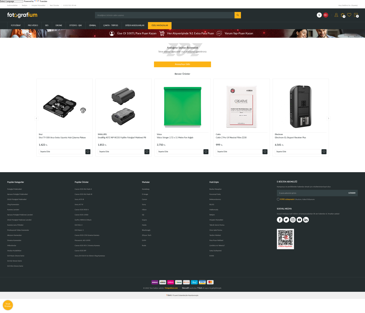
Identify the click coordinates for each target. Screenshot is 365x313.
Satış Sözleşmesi (215, 250)
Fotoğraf (16, 25)
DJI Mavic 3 (79, 230)
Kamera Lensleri (13, 209)
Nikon (144, 209)
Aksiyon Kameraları (14, 235)
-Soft (168, 295)
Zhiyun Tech (146, 235)
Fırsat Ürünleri (8, 305)
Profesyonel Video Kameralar (18, 230)
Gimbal (92, 25)
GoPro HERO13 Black (83, 220)
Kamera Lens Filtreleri (15, 225)
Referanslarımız (215, 199)
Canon (144, 199)
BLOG (211, 204)
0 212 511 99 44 (69, 5)
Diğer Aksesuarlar (134, 25)
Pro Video (33, 25)
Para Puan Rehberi (216, 240)
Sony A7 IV (79, 204)
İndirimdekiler (12, 5)
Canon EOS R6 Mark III (83, 194)
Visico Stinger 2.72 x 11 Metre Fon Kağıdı (175, 138)
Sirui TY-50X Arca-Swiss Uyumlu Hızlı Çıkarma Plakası (62, 138)
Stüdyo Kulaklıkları (14, 250)
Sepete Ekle (45, 152)
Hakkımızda (213, 209)
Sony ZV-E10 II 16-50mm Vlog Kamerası (90, 256)
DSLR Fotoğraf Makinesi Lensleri (19, 220)
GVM (144, 240)
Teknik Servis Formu (216, 225)
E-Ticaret (174, 295)
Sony (144, 204)
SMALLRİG (102, 134)
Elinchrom (279, 134)
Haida (144, 225)
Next (328, 118)
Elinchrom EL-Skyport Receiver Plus (290, 138)
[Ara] (238, 15)
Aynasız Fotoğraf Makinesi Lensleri (20, 215)
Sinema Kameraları (14, 240)
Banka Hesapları (215, 189)
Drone (59, 25)
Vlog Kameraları (13, 204)
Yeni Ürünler (54, 5)
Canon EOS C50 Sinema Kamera (87, 235)
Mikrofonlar (11, 245)
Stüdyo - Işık (75, 25)
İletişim (24, 5)
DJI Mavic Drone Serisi (15, 256)
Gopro (144, 220)
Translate (43, 1)
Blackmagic (146, 230)
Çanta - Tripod (110, 25)
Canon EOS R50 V (82, 209)
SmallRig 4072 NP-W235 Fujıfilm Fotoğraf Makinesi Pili (122, 138)
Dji (143, 215)
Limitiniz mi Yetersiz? (217, 245)
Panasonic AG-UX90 (82, 240)
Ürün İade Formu (215, 230)
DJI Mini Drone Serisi (15, 266)
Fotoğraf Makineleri (14, 189)
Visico (159, 134)
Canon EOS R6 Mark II (83, 189)
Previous (36, 118)
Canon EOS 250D (81, 215)
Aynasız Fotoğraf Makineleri (17, 194)
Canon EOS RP (80, 250)
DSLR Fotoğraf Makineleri (17, 199)
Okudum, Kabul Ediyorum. (297, 199)
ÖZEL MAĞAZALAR (160, 25)
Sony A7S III (79, 199)
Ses (46, 25)
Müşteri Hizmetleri (38, 5)
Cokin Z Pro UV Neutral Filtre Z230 (231, 138)
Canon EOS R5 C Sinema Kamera (87, 245)
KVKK (211, 256)
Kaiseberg (145, 189)
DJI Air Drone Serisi (14, 261)
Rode (144, 245)
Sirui (40, 134)
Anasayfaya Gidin (182, 64)
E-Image (145, 194)
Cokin (218, 134)
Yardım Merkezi (215, 235)
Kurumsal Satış (215, 194)
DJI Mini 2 (78, 225)
